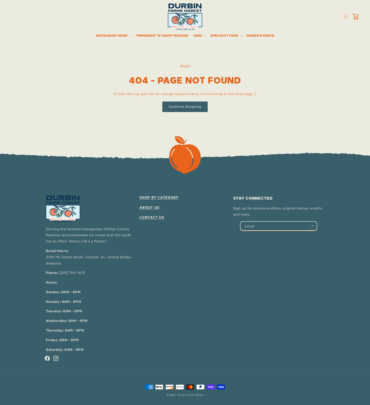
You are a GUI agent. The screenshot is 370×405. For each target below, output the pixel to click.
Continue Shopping (185, 107)
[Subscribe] (312, 226)
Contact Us (151, 217)
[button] (113, 35)
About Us (149, 207)
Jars (198, 35)
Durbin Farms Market (190, 395)
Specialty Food (224, 35)
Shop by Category (159, 197)
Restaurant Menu (112, 35)
